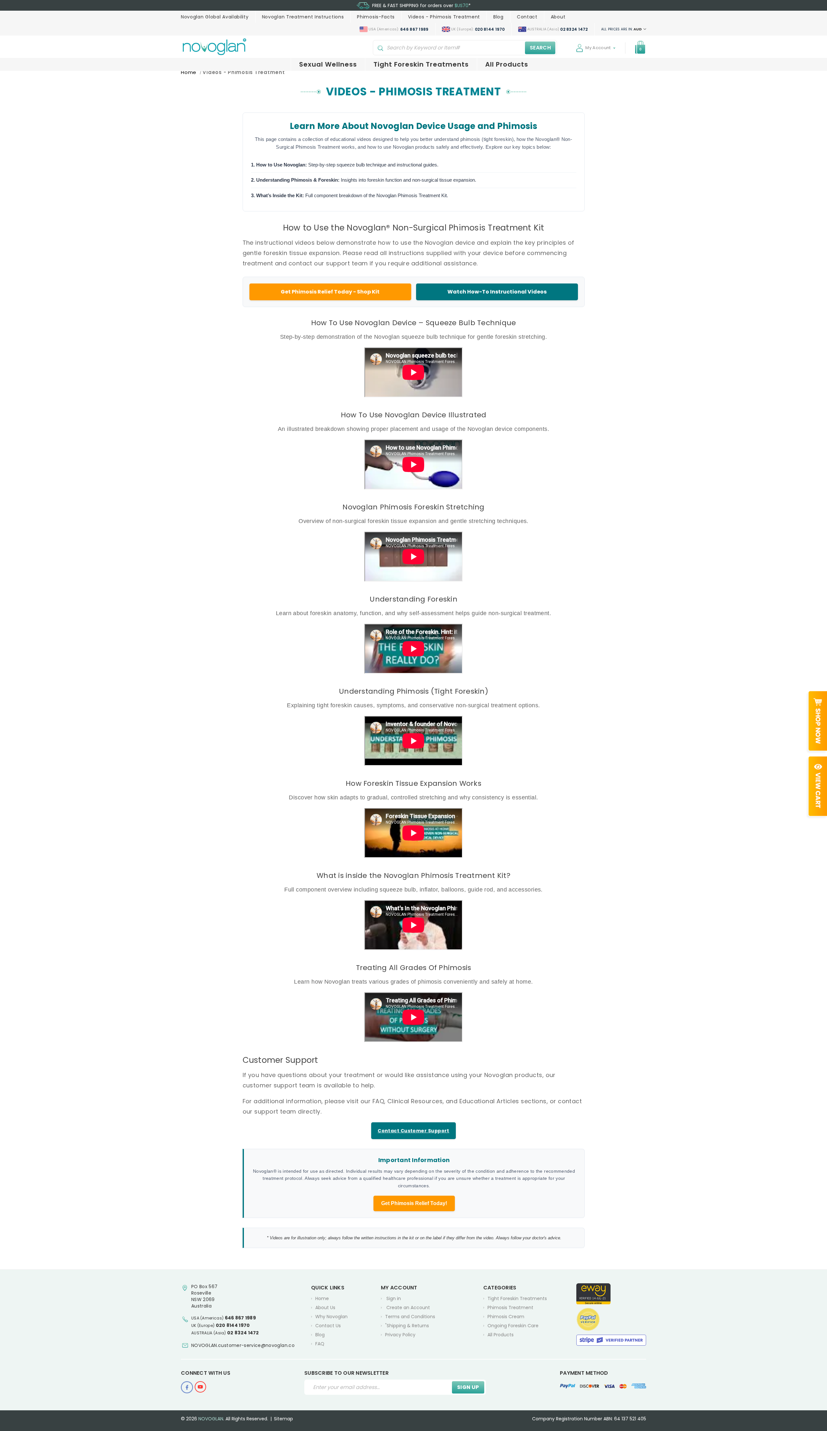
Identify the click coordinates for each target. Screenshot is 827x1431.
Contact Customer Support (413, 1130)
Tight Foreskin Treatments (421, 64)
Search (540, 47)
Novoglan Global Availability (215, 17)
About (558, 17)
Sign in (393, 1298)
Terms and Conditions (410, 1316)
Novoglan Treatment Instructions (303, 17)
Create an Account (408, 1307)
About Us (325, 1307)
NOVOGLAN (210, 1418)
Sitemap (283, 1418)
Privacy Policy (400, 1334)
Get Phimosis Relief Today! (414, 1203)
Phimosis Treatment (510, 1307)
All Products (506, 64)
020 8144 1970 (233, 1325)
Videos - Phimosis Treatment (444, 17)
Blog (498, 17)
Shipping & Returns (407, 1325)
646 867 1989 (240, 1318)
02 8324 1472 (243, 1333)
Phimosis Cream (505, 1316)
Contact (527, 17)
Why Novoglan (331, 1316)
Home (322, 1298)
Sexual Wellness (328, 64)
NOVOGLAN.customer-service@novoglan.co (243, 1345)
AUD (622, 29)
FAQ (319, 1343)
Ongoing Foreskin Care (513, 1325)
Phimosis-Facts (376, 17)
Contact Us (328, 1325)
